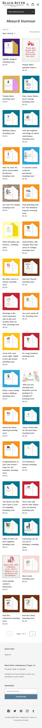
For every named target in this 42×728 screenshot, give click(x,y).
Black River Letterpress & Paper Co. (24, 717)
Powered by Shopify (21, 720)
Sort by (6, 29)
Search (8, 654)
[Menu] (37, 4)
